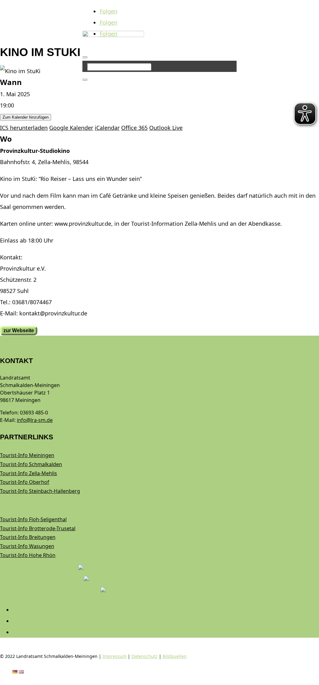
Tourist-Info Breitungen (27, 537)
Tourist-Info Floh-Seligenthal (33, 519)
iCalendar (107, 127)
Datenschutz (144, 656)
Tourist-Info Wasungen (27, 546)
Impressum (114, 656)
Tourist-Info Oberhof (24, 482)
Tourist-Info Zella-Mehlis (28, 473)
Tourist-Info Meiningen (27, 455)
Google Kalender (71, 127)
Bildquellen (175, 656)
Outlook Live (166, 127)
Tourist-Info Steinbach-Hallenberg (40, 491)
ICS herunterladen (24, 127)
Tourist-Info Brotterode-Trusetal (37, 528)
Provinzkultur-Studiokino (35, 150)
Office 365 (134, 127)
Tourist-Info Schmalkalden (31, 464)
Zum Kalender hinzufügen (25, 117)
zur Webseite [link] (18, 330)
